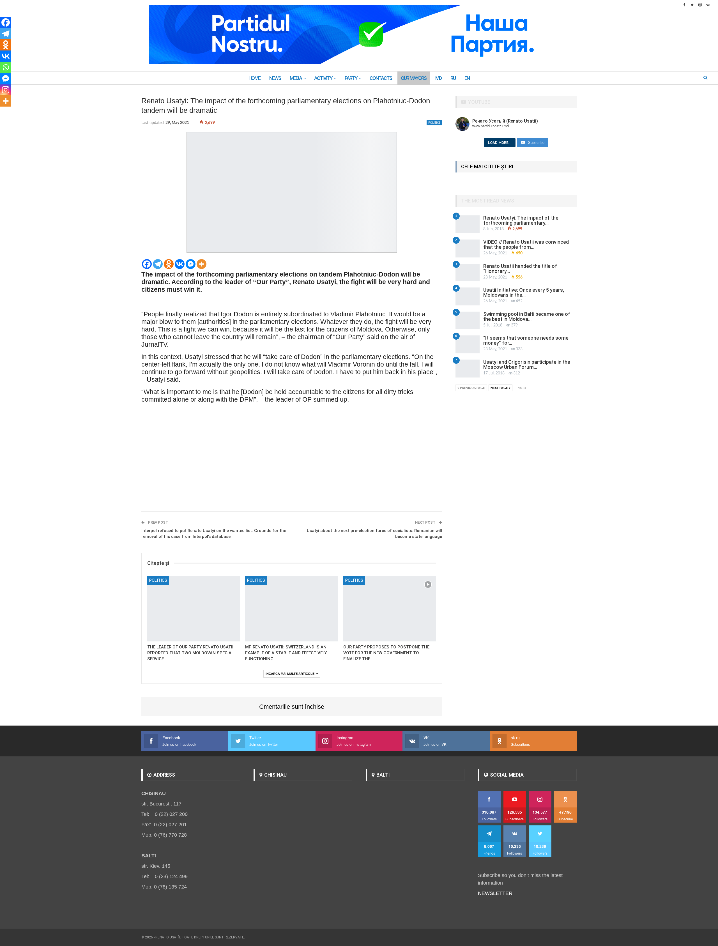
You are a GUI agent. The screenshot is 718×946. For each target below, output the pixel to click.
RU (452, 78)
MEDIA (296, 78)
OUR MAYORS (413, 78)
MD (438, 78)
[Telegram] (158, 264)
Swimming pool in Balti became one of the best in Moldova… (526, 316)
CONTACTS (381, 78)
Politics (434, 122)
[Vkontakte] (180, 264)
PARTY (351, 78)
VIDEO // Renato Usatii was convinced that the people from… (526, 244)
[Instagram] (5, 89)
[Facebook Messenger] (190, 264)
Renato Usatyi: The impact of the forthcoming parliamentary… (520, 220)
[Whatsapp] (5, 67)
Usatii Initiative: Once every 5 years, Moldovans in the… (523, 292)
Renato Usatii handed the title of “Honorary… (520, 268)
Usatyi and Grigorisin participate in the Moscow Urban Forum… (526, 364)
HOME (254, 78)
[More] (201, 264)
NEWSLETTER (495, 893)
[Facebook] (147, 264)
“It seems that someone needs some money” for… (526, 340)
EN (467, 78)
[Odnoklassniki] (169, 264)
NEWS (275, 78)
